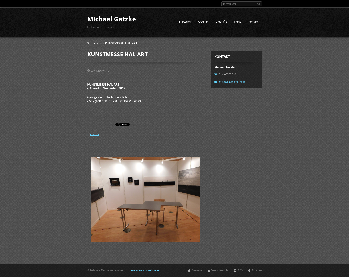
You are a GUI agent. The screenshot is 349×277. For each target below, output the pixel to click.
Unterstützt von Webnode (144, 270)
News (237, 21)
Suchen (259, 4)
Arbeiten (203, 21)
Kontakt (253, 21)
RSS (240, 270)
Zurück (94, 134)
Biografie (221, 21)
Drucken (257, 270)
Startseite (185, 21)
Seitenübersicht (219, 270)
